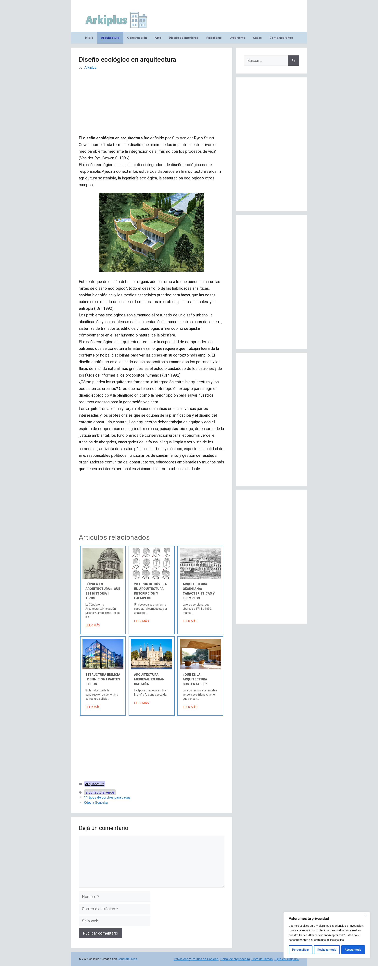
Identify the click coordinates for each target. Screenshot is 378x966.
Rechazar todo (326, 949)
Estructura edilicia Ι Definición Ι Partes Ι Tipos (102, 679)
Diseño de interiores (183, 38)
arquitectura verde (100, 792)
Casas (257, 38)
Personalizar (300, 949)
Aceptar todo (353, 949)
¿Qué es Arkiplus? (286, 959)
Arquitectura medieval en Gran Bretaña (149, 679)
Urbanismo (237, 38)
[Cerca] (366, 915)
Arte (158, 38)
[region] (327, 935)
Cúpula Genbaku (96, 802)
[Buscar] (293, 60)
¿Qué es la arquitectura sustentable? (195, 679)
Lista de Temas (262, 959)
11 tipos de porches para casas (107, 797)
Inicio (89, 38)
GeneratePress (127, 959)
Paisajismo (214, 38)
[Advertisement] (151, 105)
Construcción (137, 38)
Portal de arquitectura (235, 959)
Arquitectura (110, 38)
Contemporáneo (281, 38)
